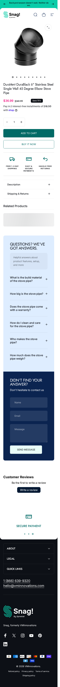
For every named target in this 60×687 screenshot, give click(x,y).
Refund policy (14, 671)
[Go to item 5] (29, 77)
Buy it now (29, 144)
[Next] (52, 4)
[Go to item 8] (41, 77)
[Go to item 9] (45, 77)
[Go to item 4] (25, 77)
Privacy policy (28, 671)
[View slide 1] (25, 534)
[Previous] (4, 4)
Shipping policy (28, 675)
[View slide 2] (29, 534)
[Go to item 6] (33, 77)
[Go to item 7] (37, 77)
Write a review (29, 490)
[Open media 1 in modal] (48, 27)
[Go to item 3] (21, 77)
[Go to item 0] (13, 77)
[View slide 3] (33, 534)
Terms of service (42, 671)
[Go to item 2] (17, 77)
